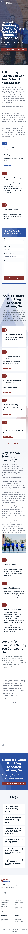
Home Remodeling (6, 908)
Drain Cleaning (5, 900)
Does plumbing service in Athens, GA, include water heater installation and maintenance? (13, 831)
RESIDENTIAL (18, 897)
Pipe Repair (4, 911)
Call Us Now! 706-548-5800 (15, 49)
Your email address (9, 253)
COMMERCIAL (4, 915)
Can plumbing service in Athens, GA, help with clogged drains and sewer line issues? (13, 862)
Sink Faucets (4, 906)
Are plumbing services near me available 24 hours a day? (12, 841)
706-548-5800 (5, 889)
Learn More (7, 344)
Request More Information (15, 783)
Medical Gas (4, 923)
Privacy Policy (19, 921)
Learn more (7, 165)
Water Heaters (19, 911)
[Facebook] (2, 893)
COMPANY (17, 915)
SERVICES (3, 897)
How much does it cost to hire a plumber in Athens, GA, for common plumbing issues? (13, 820)
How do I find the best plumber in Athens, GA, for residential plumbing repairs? (12, 809)
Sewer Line (18, 900)
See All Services (13, 443)
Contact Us (18, 919)
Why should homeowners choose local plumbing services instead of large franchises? (13, 851)
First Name (7, 239)
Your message (8, 260)
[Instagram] (5, 893)
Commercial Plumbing (4, 919)
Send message (14, 278)
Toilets (17, 905)
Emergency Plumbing (4, 903)
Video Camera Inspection (19, 907)
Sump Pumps (19, 902)
